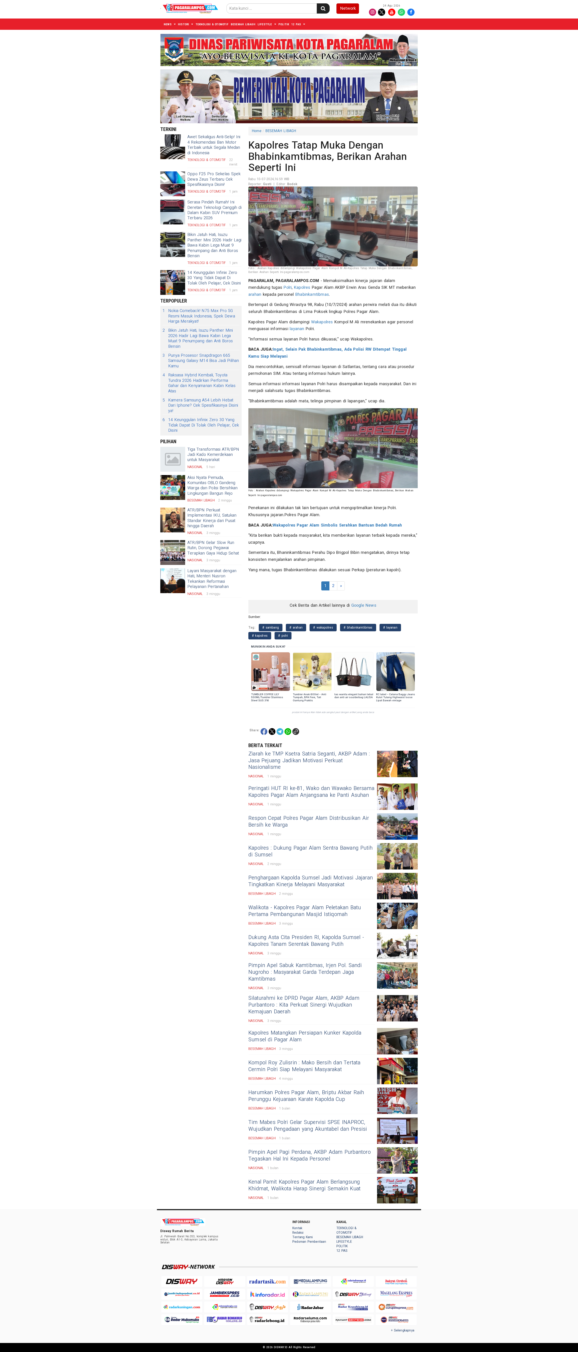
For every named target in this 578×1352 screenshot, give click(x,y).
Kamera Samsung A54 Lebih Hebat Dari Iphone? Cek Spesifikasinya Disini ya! (200, 405)
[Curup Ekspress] (396, 1307)
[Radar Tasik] (267, 1281)
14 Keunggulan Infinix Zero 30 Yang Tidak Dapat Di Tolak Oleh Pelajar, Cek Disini (214, 278)
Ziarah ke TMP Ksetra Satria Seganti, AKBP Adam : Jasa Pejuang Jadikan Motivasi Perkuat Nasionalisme (309, 760)
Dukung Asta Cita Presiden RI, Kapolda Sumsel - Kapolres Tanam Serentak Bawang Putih (306, 941)
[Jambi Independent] (182, 1294)
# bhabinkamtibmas (358, 627)
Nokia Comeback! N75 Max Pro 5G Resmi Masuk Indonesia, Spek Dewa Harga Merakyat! (199, 316)
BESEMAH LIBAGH (243, 24)
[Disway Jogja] (267, 1307)
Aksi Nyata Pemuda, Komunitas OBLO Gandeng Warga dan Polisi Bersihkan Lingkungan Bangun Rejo (212, 486)
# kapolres (260, 635)
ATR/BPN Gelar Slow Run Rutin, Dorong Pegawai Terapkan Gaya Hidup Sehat (213, 548)
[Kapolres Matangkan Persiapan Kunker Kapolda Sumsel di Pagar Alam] (397, 1041)
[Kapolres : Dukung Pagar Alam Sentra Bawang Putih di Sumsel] (397, 856)
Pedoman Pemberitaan (309, 1241)
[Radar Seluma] (310, 1320)
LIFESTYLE (265, 24)
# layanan (390, 627)
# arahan (296, 627)
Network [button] (348, 8)
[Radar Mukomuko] (182, 1320)
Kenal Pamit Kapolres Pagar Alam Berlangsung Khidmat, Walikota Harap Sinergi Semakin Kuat (304, 1185)
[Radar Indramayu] (353, 1281)
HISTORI (183, 24)
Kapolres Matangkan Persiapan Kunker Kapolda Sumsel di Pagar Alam (304, 1036)
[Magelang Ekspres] (396, 1294)
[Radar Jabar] (310, 1307)
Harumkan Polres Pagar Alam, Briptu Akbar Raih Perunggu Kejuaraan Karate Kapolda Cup (306, 1096)
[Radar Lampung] (310, 1294)
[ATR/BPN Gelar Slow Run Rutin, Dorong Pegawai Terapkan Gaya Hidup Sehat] (172, 552)
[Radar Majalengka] (224, 1307)
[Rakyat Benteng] (353, 1320)
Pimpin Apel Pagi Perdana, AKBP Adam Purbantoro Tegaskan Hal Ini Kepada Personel (309, 1155)
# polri (283, 635)
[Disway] (182, 1281)
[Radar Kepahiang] (353, 1307)
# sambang (270, 627)
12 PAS (296, 24)
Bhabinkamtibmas (312, 294)
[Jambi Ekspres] (224, 1294)
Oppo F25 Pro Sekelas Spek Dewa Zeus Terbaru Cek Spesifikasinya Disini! (213, 179)
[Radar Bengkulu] (224, 1320)
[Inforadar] (267, 1294)
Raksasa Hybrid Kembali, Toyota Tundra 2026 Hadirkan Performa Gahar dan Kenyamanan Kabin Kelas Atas (199, 383)
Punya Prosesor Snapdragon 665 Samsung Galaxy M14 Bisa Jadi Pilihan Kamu (201, 361)
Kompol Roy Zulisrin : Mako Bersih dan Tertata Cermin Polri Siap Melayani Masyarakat (304, 1066)
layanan (297, 329)
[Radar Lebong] (267, 1320)
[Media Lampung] (310, 1281)
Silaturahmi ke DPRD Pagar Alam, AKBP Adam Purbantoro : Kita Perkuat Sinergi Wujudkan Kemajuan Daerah (303, 1005)
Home (256, 131)
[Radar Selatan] (396, 1320)
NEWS (168, 24)
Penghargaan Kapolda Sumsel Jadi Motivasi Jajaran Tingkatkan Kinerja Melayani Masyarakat (310, 881)
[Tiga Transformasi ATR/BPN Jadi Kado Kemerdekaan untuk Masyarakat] (172, 459)
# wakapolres (323, 627)
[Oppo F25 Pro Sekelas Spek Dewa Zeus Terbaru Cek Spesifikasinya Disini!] (172, 183)
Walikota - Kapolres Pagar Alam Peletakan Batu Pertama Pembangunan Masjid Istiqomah (304, 911)
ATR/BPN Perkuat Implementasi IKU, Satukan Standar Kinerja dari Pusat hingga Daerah (211, 518)
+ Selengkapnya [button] (402, 1330)
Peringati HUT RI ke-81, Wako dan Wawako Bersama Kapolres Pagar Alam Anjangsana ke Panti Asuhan (311, 792)
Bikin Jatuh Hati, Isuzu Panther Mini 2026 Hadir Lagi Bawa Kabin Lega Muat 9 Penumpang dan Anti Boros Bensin (214, 245)
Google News (363, 605)
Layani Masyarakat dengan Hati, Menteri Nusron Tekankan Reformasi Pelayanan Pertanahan (211, 579)
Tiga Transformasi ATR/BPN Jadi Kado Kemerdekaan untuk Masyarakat (213, 454)
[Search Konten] (323, 8)
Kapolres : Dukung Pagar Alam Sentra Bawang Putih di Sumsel (310, 851)
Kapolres (302, 287)
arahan (254, 294)
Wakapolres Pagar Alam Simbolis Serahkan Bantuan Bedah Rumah (337, 525)
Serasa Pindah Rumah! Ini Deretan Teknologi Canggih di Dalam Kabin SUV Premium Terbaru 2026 (214, 210)
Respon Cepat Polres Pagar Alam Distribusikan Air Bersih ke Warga (308, 821)
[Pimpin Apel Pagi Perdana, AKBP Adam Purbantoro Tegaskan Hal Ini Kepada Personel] (397, 1160)
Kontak (297, 1228)
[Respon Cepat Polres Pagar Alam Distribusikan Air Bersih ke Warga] (397, 826)
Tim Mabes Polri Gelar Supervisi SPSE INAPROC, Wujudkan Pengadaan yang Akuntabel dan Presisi (307, 1126)
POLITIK (283, 24)
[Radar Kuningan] (182, 1307)
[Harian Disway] (224, 1281)
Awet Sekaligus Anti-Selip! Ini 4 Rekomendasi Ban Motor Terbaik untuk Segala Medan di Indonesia (213, 145)
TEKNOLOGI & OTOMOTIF (212, 24)
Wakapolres (322, 322)
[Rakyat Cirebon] (396, 1281)
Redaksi (297, 1232)
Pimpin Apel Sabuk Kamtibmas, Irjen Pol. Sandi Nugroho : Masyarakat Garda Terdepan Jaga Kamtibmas (305, 972)
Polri (288, 287)
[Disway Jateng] (353, 1294)
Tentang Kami (302, 1237)
